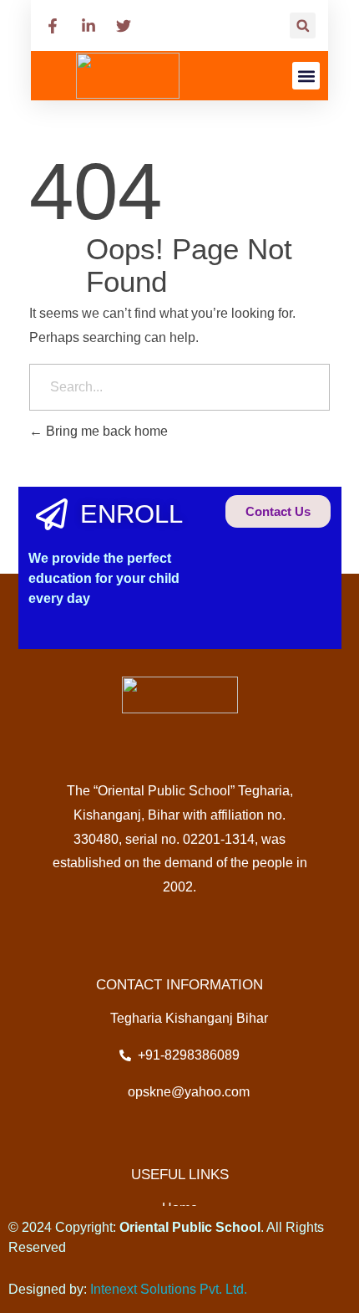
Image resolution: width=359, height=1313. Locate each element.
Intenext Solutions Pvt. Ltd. (168, 1289)
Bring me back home (105, 431)
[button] (303, 25)
